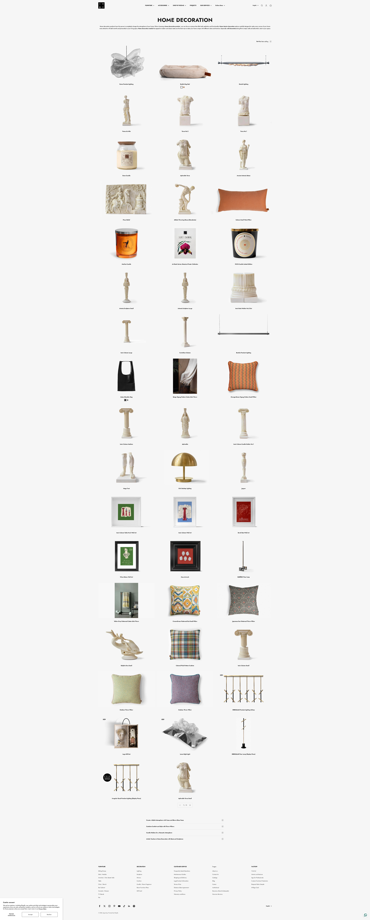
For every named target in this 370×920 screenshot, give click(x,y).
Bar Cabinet (101, 888)
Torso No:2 (185, 131)
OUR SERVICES (205, 5)
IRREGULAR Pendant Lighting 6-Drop (244, 710)
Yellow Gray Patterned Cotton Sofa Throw (126, 621)
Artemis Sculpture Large (185, 308)
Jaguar (244, 488)
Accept (30, 914)
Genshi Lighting (243, 84)
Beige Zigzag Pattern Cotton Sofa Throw (185, 397)
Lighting (139, 871)
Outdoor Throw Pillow (126, 710)
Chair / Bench (102, 884)
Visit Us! (253, 871)
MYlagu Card (255, 888)
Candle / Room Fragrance (144, 884)
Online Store (219, 5)
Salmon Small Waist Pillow (243, 220)
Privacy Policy (42, 909)
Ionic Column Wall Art (185, 533)
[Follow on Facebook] (99, 906)
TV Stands (101, 894)
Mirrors (139, 878)
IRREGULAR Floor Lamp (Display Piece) (243, 754)
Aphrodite (185, 444)
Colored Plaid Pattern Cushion (185, 666)
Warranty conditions (179, 894)
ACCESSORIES (162, 5)
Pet (99, 897)
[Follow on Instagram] (109, 906)
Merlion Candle (126, 264)
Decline (49, 914)
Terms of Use (177, 884)
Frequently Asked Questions (182, 871)
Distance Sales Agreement (181, 888)
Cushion (139, 881)
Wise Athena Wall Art (126, 577)
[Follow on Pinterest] (114, 906)
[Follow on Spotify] (134, 906)
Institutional (215, 888)
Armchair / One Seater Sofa (106, 878)
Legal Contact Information (181, 881)
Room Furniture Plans (143, 888)
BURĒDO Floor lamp (244, 577)
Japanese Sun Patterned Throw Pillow (243, 621)
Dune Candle (126, 176)
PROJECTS (193, 5)
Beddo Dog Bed (185, 84)
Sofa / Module (102, 874)
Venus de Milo (126, 131)
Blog (213, 881)
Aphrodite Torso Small (185, 798)
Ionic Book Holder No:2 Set (243, 308)
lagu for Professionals (257, 878)
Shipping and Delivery (180, 878)
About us (214, 871)
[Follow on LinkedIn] (129, 906)
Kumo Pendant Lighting (126, 84)
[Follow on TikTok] (124, 906)
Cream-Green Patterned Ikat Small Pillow (185, 621)
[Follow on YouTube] (119, 906)
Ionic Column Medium (126, 444)
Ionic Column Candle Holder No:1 (243, 444)
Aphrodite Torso (185, 176)
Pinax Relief (126, 220)
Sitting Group (102, 871)
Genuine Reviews (217, 894)
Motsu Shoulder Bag (126, 397)
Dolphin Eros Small (126, 666)
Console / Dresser (103, 891)
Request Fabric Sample (257, 884)
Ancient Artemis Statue (243, 176)
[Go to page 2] (190, 805)
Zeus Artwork (185, 577)
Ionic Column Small (243, 666)
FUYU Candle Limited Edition (243, 264)
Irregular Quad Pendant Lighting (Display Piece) (126, 798)
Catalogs (214, 878)
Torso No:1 (243, 131)
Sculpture (139, 874)
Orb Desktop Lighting (185, 488)
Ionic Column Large (126, 353)
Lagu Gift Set (126, 754)
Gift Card (139, 891)
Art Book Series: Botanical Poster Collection (185, 264)
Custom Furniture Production (259, 881)
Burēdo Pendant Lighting (243, 353)
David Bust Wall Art (243, 533)
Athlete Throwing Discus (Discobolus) (185, 220)
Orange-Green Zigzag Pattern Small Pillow (243, 397)
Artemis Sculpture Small (126, 308)
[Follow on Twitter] (104, 906)
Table (99, 881)
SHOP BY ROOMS (178, 5)
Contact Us (215, 874)
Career (214, 884)
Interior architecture (257, 874)
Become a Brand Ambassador (220, 891)
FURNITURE (148, 5)
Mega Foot (126, 488)
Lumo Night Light (185, 754)
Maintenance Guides (180, 874)
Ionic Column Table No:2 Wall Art (126, 533)
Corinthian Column (184, 353)
